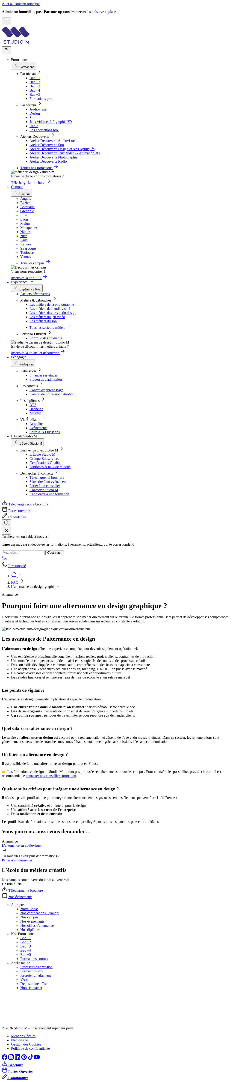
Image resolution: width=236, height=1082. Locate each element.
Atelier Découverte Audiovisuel (53, 141)
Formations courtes (34, 959)
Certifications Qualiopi (46, 463)
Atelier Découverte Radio (48, 161)
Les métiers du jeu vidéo (47, 317)
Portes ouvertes (19, 511)
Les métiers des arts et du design (53, 313)
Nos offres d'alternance (37, 925)
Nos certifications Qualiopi (39, 913)
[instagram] (11, 1059)
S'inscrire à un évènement (48, 482)
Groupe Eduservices (44, 458)
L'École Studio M (42, 454)
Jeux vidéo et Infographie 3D (51, 122)
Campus (17, 187)
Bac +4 (35, 90)
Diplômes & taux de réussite (50, 467)
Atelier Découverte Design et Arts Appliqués (62, 149)
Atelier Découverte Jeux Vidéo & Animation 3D (65, 153)
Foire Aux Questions (45, 432)
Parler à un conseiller (45, 486)
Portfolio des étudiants (46, 338)
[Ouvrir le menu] (6, 50)
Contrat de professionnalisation (52, 394)
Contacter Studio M (44, 490)
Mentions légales (23, 1036)
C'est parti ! (54, 552)
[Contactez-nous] (4, 559)
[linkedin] (18, 1059)
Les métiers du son (43, 321)
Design (35, 113)
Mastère (35, 413)
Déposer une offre (33, 984)
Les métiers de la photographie (52, 304)
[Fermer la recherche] (6, 531)
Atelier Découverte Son (47, 145)
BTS (33, 405)
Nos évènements (32, 921)
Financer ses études (44, 375)
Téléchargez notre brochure (28, 504)
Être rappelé (17, 566)
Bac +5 (35, 94)
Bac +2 (35, 82)
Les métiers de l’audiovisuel (50, 309)
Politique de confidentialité (30, 1048)
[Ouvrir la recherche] (6, 523)
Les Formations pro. (44, 130)
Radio (34, 126)
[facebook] (5, 1059)
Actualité (36, 424)
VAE (24, 979)
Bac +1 (35, 78)
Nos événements (20, 897)
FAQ (15, 582)
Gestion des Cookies (26, 1044)
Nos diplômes (30, 930)
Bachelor (36, 409)
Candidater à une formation (49, 494)
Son (32, 118)
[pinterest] (24, 1059)
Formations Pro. (32, 971)
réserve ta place (105, 12)
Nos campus (29, 917)
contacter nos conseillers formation (51, 776)
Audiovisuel (38, 109)
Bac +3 (35, 86)
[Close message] (6, 21)
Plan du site (19, 1040)
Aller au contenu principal (21, 4)
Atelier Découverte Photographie (53, 157)
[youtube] (37, 1059)
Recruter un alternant (35, 975)
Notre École (29, 909)
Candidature (17, 517)
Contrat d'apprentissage (46, 390)
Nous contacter (31, 988)
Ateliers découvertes (35, 294)
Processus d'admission (46, 379)
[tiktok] (31, 1059)
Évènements (38, 428)
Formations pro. (41, 99)
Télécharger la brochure (47, 477)
